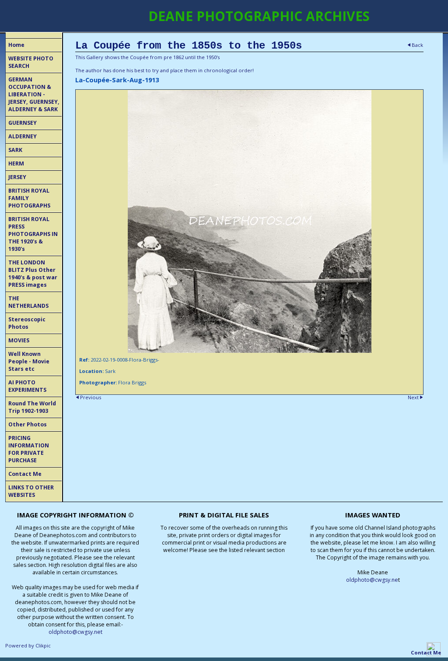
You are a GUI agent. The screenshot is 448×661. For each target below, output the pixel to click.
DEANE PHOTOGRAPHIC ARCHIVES (259, 16)
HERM (16, 163)
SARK (15, 150)
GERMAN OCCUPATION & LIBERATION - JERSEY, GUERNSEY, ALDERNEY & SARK (34, 94)
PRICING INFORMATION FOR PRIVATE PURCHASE (28, 449)
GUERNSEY (22, 123)
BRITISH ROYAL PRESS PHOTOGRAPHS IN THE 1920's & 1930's (33, 234)
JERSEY (17, 177)
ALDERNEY (22, 136)
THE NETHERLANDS (28, 302)
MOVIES (18, 340)
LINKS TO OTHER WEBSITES (31, 491)
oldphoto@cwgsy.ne (372, 580)
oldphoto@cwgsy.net (75, 632)
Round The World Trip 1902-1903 (32, 407)
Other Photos (27, 424)
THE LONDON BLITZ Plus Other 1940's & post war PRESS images (32, 273)
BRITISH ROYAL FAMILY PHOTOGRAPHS (29, 198)
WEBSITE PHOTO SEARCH (30, 62)
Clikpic (43, 645)
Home (16, 45)
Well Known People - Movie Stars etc (28, 361)
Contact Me (25, 474)
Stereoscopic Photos (27, 323)
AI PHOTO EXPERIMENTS (27, 386)
